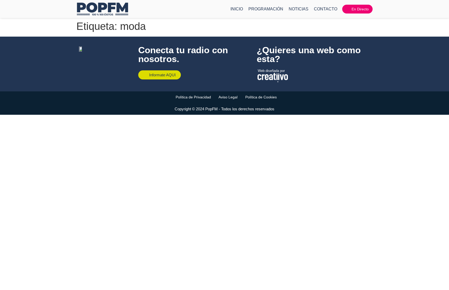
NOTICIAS (298, 9)
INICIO (236, 9)
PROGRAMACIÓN (265, 9)
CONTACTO (325, 9)
